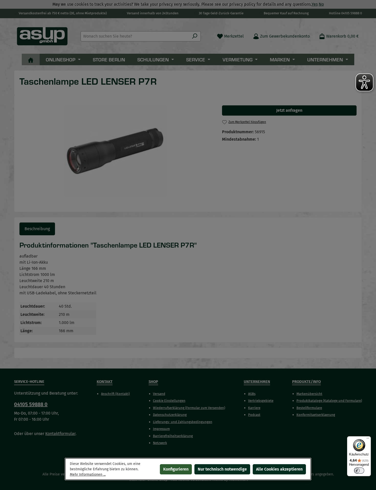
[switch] (359, 470)
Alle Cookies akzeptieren (279, 469)
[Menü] (368, 439)
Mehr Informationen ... (88, 474)
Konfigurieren (176, 469)
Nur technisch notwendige (222, 469)
